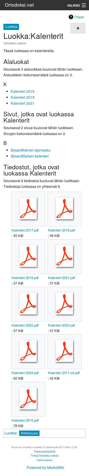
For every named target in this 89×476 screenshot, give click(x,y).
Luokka (10, 433)
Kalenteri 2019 (22, 97)
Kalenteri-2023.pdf (61, 325)
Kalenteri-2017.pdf (25, 230)
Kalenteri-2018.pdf (61, 230)
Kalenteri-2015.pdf (25, 420)
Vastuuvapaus (44, 460)
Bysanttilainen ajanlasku (30, 150)
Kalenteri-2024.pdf (25, 372)
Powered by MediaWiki (45, 467)
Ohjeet (79, 17)
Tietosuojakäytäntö (44, 451)
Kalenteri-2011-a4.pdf (64, 372)
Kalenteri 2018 (22, 91)
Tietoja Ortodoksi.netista (44, 455)
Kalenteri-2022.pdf (25, 325)
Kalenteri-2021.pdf (61, 277)
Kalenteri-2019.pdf (25, 277)
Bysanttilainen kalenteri (30, 156)
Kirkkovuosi (29, 433)
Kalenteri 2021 (22, 103)
